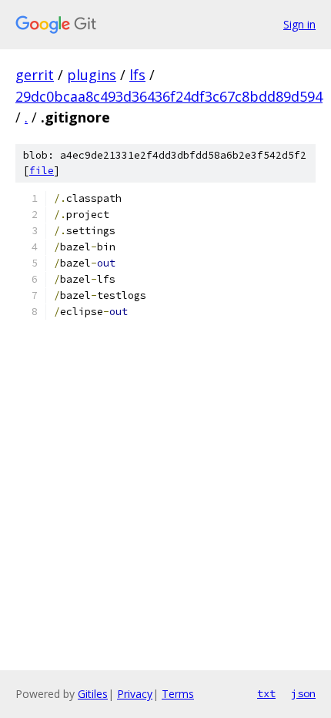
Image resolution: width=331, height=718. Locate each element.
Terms (178, 693)
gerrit (34, 74)
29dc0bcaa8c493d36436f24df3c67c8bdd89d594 (169, 96)
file (41, 170)
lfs (137, 74)
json (303, 693)
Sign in (299, 24)
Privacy (134, 693)
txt (266, 693)
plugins (91, 74)
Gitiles (93, 693)
